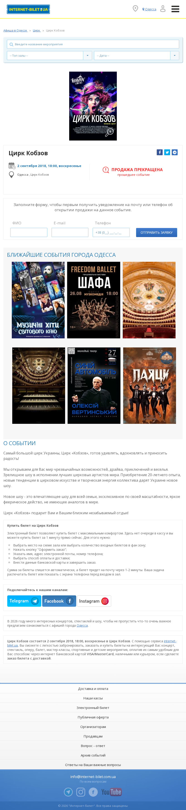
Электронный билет (93, 707)
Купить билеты (35, 331)
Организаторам (93, 726)
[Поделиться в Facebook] (160, 152)
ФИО (16, 223)
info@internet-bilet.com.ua (93, 776)
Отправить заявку (157, 232)
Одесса (82, 625)
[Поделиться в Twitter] (167, 152)
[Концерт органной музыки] (38, 385)
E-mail (60, 223)
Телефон (103, 223)
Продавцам (93, 736)
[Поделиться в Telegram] (175, 152)
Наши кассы (93, 698)
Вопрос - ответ (93, 745)
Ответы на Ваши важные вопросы (93, 764)
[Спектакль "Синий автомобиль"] (94, 385)
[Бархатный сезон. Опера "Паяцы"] (149, 385)
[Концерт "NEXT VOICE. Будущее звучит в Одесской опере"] (149, 300)
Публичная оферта (93, 717)
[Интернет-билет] (28, 9)
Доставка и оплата (93, 688)
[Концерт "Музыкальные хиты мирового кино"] (38, 300)
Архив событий (93, 755)
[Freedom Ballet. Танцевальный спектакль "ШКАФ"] (93, 300)
